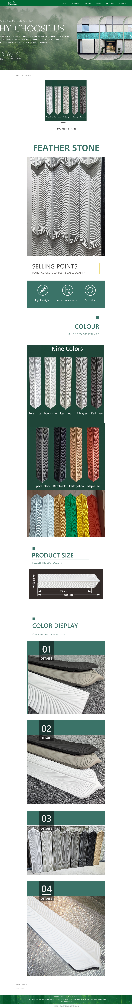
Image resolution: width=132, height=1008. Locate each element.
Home (16, 75)
